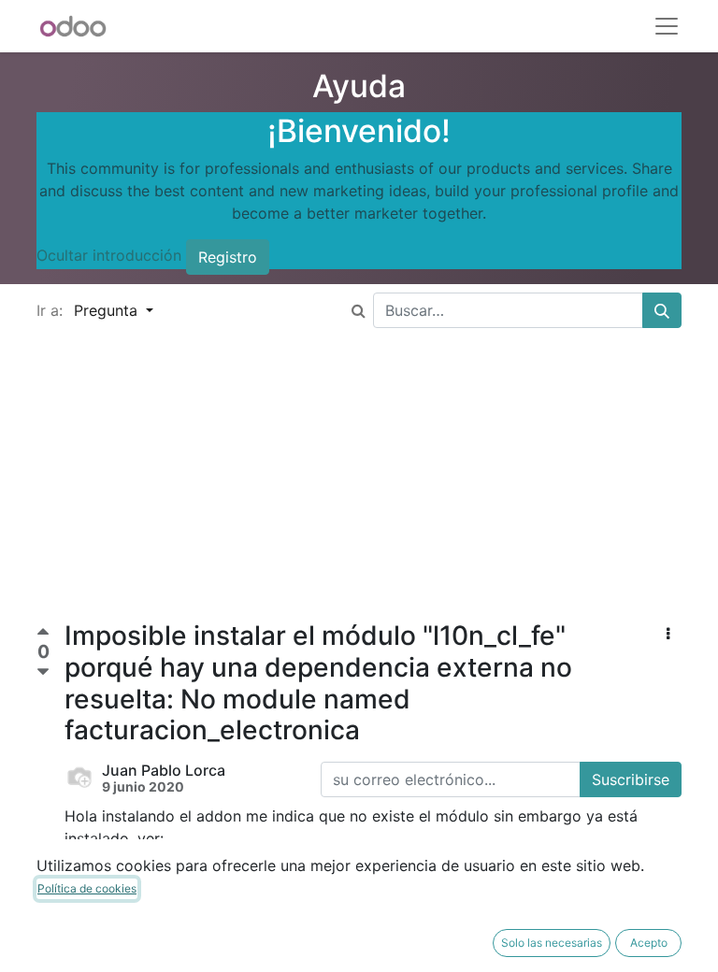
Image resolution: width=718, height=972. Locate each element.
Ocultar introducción (108, 256)
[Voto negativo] (43, 672)
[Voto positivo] (43, 634)
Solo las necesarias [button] (551, 943)
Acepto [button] (649, 943)
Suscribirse (630, 779)
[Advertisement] (359, 490)
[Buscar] (662, 310)
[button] (668, 634)
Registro (227, 257)
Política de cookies (86, 888)
